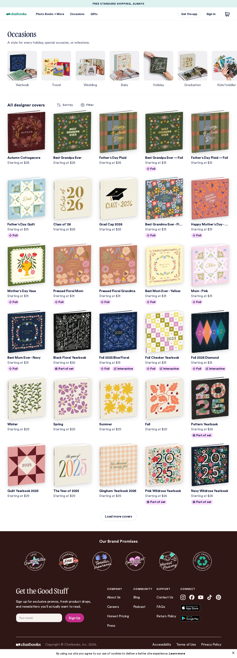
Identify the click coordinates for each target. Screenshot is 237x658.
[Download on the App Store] (196, 607)
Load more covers (118, 516)
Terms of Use (186, 644)
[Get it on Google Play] (196, 618)
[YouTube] (200, 597)
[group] (22, 69)
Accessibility (161, 644)
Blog (136, 597)
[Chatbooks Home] (16, 14)
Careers (113, 607)
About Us (114, 597)
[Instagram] (183, 597)
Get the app (189, 14)
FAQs (160, 607)
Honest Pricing (118, 616)
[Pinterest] (218, 597)
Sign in (211, 14)
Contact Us (164, 597)
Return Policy (166, 616)
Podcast (139, 607)
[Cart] (227, 14)
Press (111, 625)
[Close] (233, 653)
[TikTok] (209, 597)
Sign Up (74, 618)
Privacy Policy (211, 644)
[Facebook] (191, 597)
